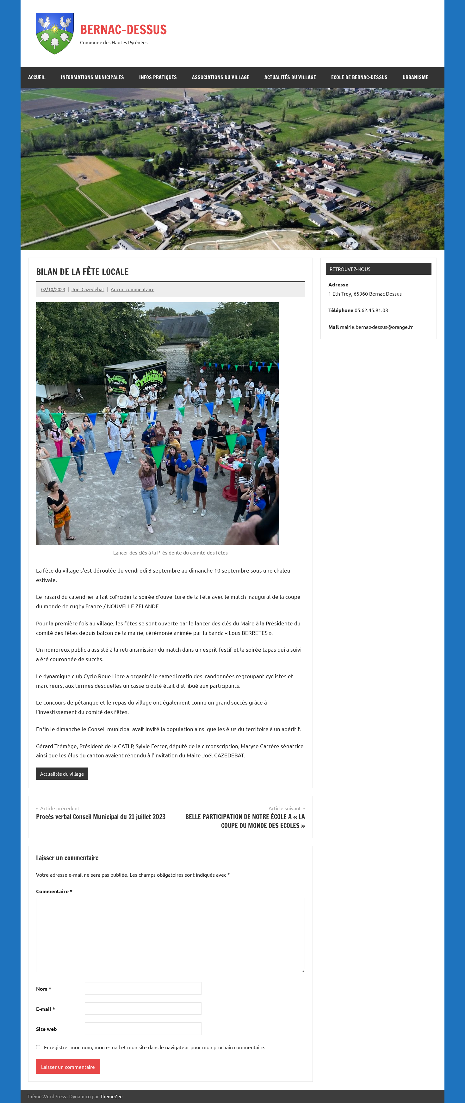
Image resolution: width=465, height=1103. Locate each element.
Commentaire (54, 891)
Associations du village (220, 77)
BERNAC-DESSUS (123, 29)
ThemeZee (111, 1096)
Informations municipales (92, 77)
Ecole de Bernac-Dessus (359, 77)
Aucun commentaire (132, 289)
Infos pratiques (158, 77)
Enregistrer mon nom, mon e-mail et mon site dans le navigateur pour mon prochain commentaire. (154, 1047)
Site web (46, 1028)
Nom (43, 988)
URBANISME (415, 77)
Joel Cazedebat (87, 289)
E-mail (45, 1009)
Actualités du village (290, 77)
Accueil (37, 77)
